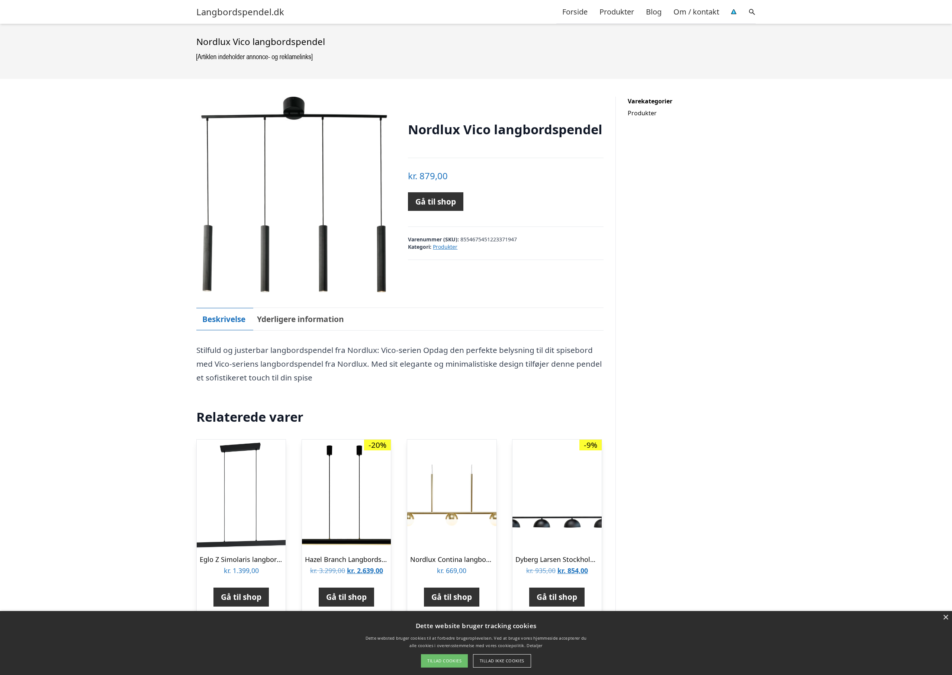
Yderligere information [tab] (300, 319)
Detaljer (534, 645)
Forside (575, 12)
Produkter (616, 12)
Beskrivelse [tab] (223, 319)
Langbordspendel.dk (240, 12)
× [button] (945, 617)
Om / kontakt (696, 12)
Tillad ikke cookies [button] (502, 660)
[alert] (476, 643)
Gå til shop (435, 201)
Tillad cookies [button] (444, 660)
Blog (654, 12)
